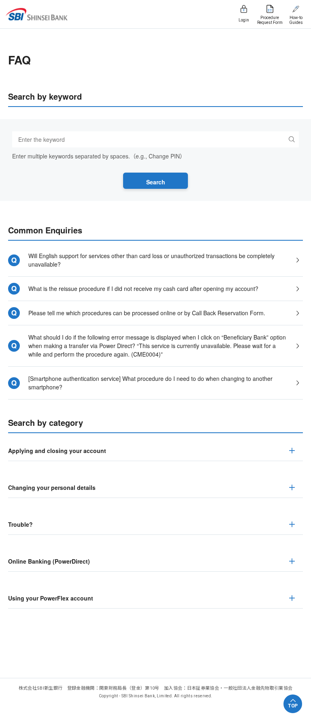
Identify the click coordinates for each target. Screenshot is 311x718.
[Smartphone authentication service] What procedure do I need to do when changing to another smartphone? (150, 382)
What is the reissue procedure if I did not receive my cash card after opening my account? (143, 288)
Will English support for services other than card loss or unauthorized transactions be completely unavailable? (151, 260)
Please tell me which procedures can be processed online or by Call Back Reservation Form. (146, 313)
